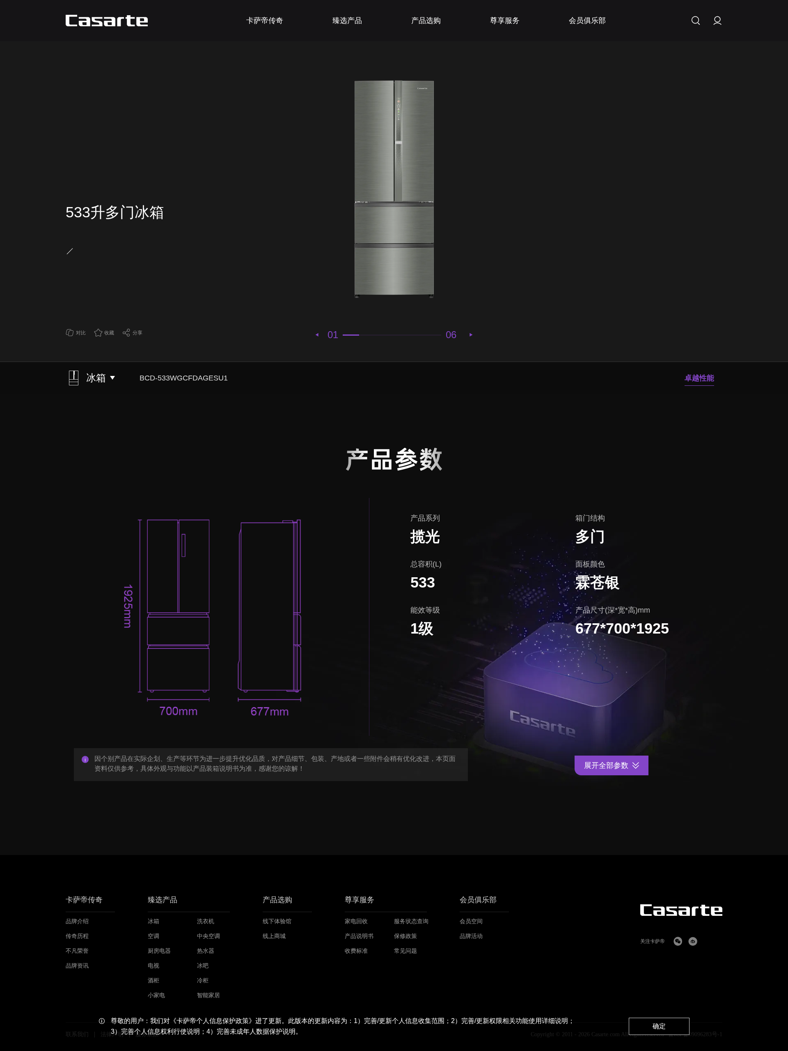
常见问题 (405, 951)
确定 (659, 1026)
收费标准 (356, 951)
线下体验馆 (277, 921)
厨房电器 (159, 951)
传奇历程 (77, 936)
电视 (153, 966)
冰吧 (202, 966)
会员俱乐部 (478, 900)
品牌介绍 (77, 921)
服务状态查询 (411, 921)
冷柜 (202, 980)
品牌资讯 (77, 966)
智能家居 (208, 995)
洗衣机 (205, 921)
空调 (153, 936)
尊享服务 (359, 900)
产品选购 (277, 900)
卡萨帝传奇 (84, 900)
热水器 (205, 951)
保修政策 (405, 936)
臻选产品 (162, 900)
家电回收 (356, 921)
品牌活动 (471, 936)
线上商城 (274, 936)
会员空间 (471, 921)
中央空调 (208, 936)
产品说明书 (359, 936)
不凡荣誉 (77, 951)
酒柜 (153, 980)
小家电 (156, 995)
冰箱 (153, 921)
